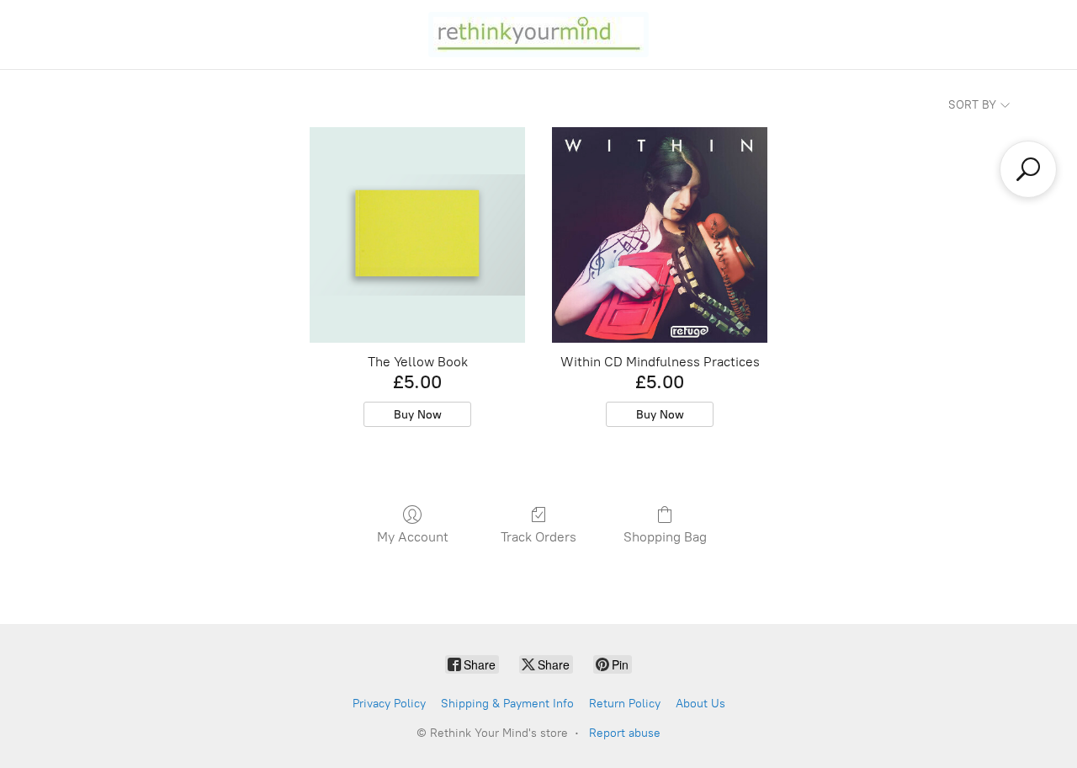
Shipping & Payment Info (507, 703)
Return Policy (625, 703)
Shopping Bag (665, 537)
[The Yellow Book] (417, 235)
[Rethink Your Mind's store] (538, 34)
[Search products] (1028, 169)
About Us (700, 703)
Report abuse (625, 733)
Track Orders (538, 537)
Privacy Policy (389, 703)
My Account (412, 537)
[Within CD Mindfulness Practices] (659, 235)
